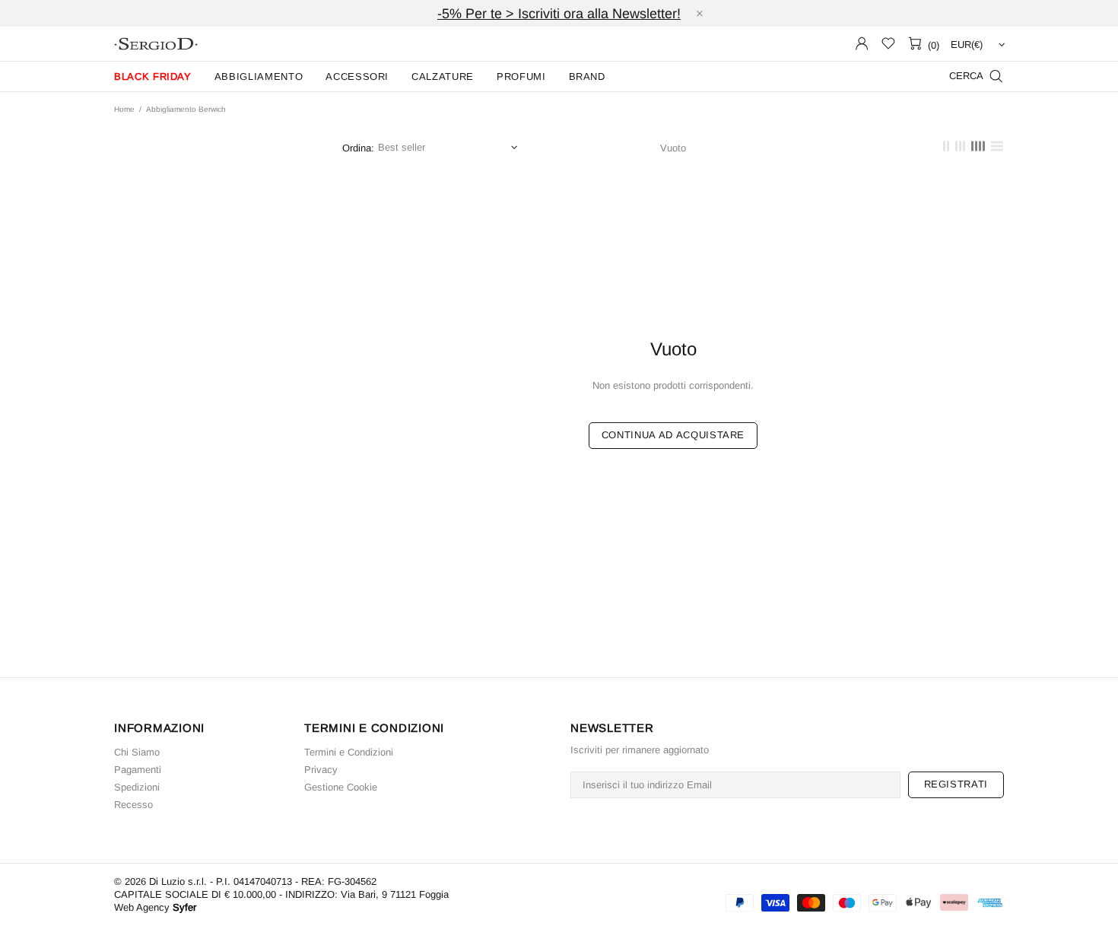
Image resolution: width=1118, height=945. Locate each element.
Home (124, 109)
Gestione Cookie (340, 787)
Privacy (321, 769)
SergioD (156, 43)
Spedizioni (137, 787)
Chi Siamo (137, 752)
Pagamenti (137, 769)
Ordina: (358, 148)
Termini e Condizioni (348, 752)
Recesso (133, 804)
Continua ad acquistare (673, 435)
